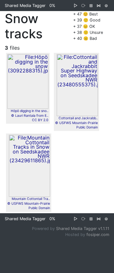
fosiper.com (97, 234)
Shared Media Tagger (25, 5)
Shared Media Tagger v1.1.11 (82, 228)
